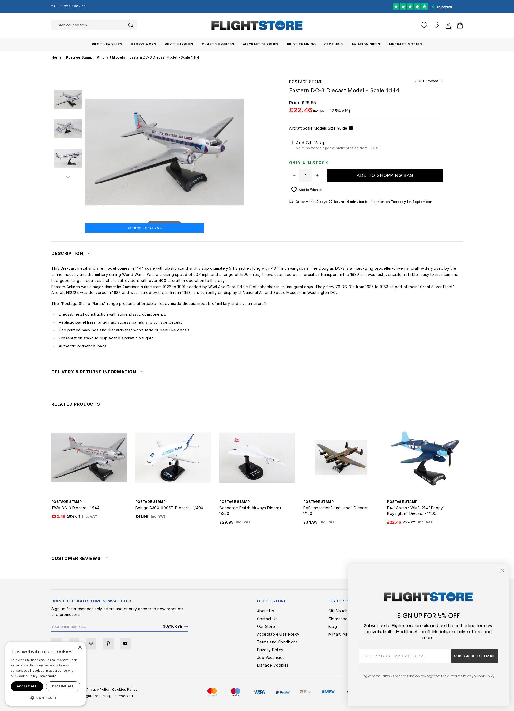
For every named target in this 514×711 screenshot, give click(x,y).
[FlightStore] (257, 25)
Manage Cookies (273, 665)
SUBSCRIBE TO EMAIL (474, 656)
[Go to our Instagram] (91, 643)
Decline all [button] (63, 686)
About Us (265, 611)
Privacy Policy (270, 649)
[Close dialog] (502, 570)
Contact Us (267, 618)
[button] (45, 697)
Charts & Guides (218, 44)
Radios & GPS (143, 44)
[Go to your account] (448, 25)
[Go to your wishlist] (424, 25)
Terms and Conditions (277, 642)
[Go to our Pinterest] (108, 643)
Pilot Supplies (179, 44)
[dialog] (45, 674)
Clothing (333, 44)
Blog (332, 626)
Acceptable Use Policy (278, 634)
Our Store (266, 626)
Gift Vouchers (341, 611)
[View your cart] (460, 25)
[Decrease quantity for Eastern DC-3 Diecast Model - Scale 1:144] (294, 175)
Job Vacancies (271, 657)
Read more (47, 676)
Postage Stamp (306, 81)
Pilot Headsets (107, 44)
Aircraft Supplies (260, 44)
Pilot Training (301, 44)
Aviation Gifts (366, 44)
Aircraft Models (405, 44)
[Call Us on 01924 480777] (436, 25)
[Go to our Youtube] (125, 643)
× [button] (80, 648)
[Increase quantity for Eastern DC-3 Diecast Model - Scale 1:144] (317, 175)
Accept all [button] (27, 686)
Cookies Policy (125, 689)
